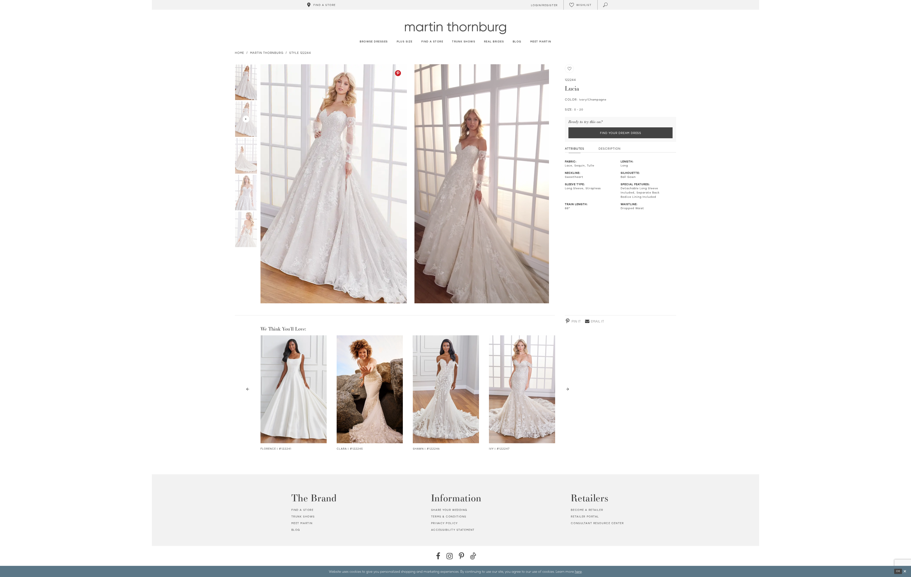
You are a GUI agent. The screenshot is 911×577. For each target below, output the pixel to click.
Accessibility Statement (453, 529)
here (578, 571)
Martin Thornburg (267, 53)
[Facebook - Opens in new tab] (438, 556)
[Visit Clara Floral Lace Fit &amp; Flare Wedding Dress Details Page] (370, 389)
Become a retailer (587, 510)
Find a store (302, 510)
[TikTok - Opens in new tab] (473, 556)
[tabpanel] (333, 183)
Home (239, 53)
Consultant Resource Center (597, 523)
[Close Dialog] (905, 571)
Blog (295, 529)
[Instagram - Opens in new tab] (449, 556)
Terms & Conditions (448, 516)
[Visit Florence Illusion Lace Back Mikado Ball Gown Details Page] (293, 389)
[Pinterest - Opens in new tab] (398, 73)
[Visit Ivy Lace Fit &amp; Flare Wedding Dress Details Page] (522, 389)
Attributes (574, 148)
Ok (898, 571)
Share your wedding (449, 510)
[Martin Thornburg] (455, 28)
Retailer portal (585, 516)
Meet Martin (302, 523)
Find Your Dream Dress (620, 133)
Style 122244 (300, 53)
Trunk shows (303, 516)
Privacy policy (444, 523)
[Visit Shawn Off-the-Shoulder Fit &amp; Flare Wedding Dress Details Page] (446, 389)
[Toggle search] (605, 5)
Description (610, 148)
